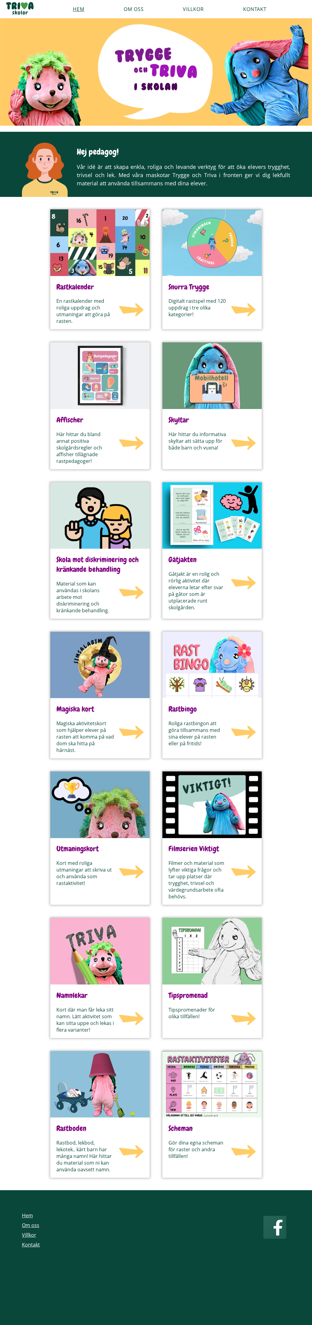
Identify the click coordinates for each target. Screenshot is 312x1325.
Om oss (30, 1225)
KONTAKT (255, 9)
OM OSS (134, 9)
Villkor (29, 1235)
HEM (78, 9)
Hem (27, 1215)
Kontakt (31, 1244)
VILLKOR (193, 9)
